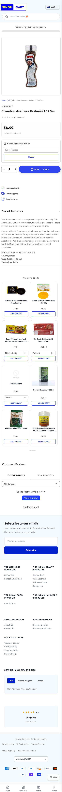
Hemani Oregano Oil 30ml (43, 390)
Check (31, 157)
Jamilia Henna (16, 383)
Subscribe (31, 550)
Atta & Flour (10, 603)
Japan (40, 680)
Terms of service (38, 744)
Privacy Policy (10, 646)
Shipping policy (8, 750)
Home (3, 100)
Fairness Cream (40, 582)
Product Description (12, 211)
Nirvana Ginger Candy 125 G (16, 428)
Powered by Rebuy (31, 450)
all (9, 100)
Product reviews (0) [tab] (17, 475)
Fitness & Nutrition (13, 578)
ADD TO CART (41, 169)
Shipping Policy (11, 650)
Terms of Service (11, 643)
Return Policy (10, 654)
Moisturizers (39, 575)
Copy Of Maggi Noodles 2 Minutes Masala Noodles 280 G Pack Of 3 (16, 340)
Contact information (27, 750)
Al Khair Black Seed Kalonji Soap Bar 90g (16, 301)
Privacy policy (8, 744)
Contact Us (9, 628)
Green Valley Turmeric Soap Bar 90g (43, 301)
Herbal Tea (9, 575)
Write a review (31, 497)
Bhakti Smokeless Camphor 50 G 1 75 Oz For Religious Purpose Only (43, 429)
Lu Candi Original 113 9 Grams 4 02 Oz (43, 340)
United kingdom (25, 680)
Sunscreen (38, 586)
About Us (8, 625)
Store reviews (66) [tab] (45, 475)
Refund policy (23, 744)
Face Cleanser (39, 578)
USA (11, 680)
